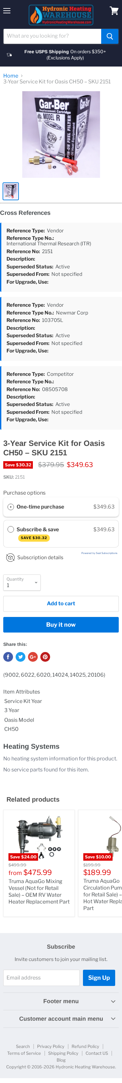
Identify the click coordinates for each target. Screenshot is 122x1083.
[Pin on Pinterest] (45, 657)
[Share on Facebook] (8, 657)
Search (23, 1046)
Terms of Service (24, 1053)
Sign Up (99, 977)
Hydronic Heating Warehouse (85, 1066)
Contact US (97, 1053)
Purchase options (24, 493)
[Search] (109, 36)
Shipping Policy (63, 1053)
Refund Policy (85, 1046)
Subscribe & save (38, 533)
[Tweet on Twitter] (20, 657)
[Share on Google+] (33, 657)
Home (10, 76)
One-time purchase (40, 507)
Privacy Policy (50, 1046)
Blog (61, 1060)
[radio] (10, 507)
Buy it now (61, 624)
